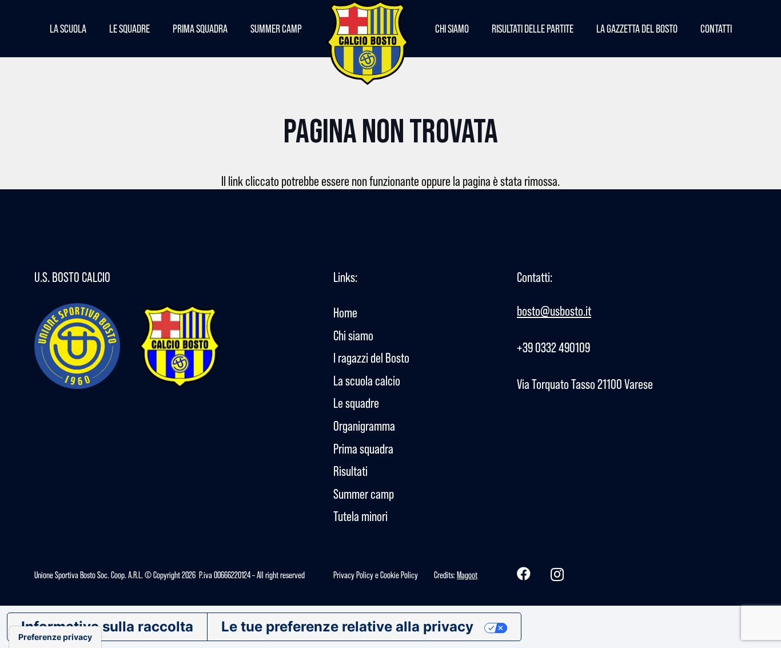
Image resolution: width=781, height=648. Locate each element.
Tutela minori (360, 516)
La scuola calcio (366, 380)
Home (345, 312)
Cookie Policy (399, 575)
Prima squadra (363, 448)
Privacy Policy (353, 575)
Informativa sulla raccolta (107, 626)
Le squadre (356, 403)
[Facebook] (524, 574)
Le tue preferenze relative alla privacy (347, 626)
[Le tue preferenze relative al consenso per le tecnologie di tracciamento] (55, 637)
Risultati (350, 471)
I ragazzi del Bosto (371, 357)
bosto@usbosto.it (554, 311)
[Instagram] (557, 574)
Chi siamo (353, 335)
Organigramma (364, 426)
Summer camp (363, 494)
